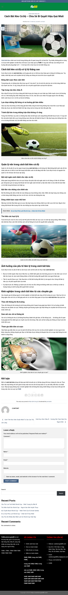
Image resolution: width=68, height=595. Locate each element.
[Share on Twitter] (32, 395)
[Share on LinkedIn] (42, 395)
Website (6, 468)
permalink (48, 401)
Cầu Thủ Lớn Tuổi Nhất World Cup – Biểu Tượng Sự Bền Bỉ (19, 504)
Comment (7, 436)
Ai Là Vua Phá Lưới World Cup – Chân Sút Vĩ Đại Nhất (17, 514)
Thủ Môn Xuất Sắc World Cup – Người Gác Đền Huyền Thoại (19, 507)
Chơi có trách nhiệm (32, 547)
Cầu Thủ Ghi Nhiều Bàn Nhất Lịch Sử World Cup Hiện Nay (18, 517)
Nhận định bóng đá (34, 13)
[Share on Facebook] (29, 395)
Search (3, 489)
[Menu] (2, 6)
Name (6, 452)
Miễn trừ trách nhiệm (32, 553)
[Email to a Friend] (35, 395)
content (42, 21)
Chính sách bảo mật (32, 544)
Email (6, 460)
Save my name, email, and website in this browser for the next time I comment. (30, 476)
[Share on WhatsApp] (26, 395)
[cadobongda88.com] (34, 7)
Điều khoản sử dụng (32, 550)
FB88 (15, 551)
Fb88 (19, 389)
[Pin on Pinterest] (38, 395)
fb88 (37, 570)
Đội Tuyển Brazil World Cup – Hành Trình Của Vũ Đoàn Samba (20, 511)
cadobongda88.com (60, 544)
